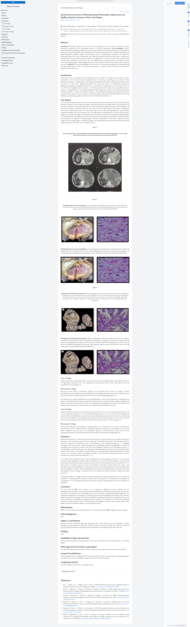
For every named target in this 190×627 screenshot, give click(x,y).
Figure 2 (77, 385)
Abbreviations (5, 39)
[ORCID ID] (85, 26)
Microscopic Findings (8, 26)
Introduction (5, 18)
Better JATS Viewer (171, 625)
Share (170, 3)
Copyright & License (7, 63)
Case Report (5, 21)
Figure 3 (117, 420)
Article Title (4, 10)
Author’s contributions (7, 45)
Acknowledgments (6, 42)
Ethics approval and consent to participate (13, 54)
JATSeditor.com (182, 625)
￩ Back (13, 2)
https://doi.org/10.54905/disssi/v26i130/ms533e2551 (96, 618)
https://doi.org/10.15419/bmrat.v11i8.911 (71, 20)
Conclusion (4, 37)
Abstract (3, 15)
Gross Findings (6, 23)
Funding (3, 47)
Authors (3, 13)
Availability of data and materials (10, 50)
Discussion (4, 34)
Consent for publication (8, 57)
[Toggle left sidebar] (1, 6)
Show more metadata (124, 11)
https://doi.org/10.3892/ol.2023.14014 (108, 587)
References (4, 65)
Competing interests (7, 60)
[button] (180, 3)
